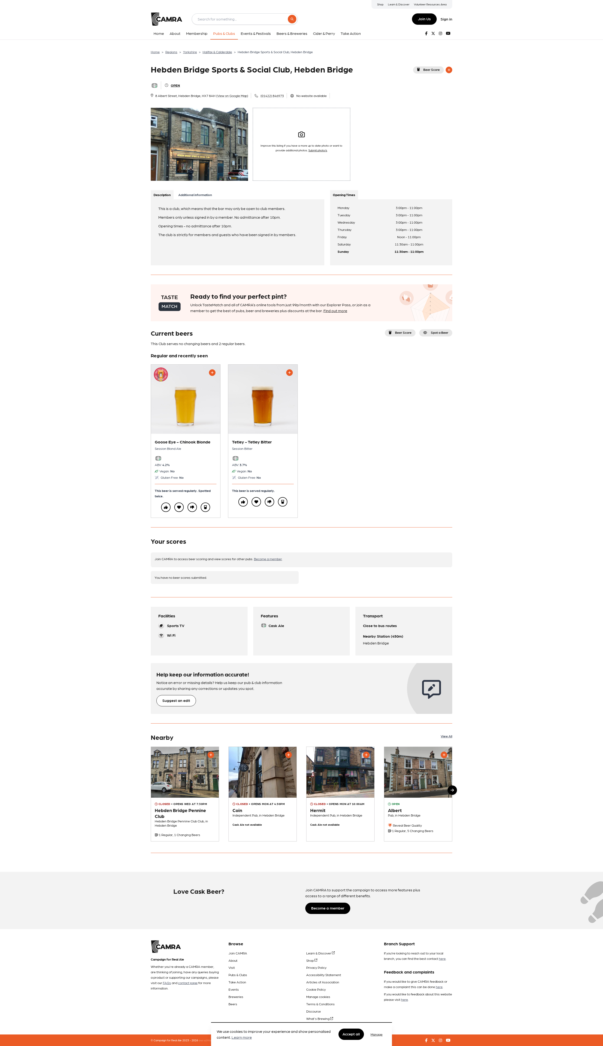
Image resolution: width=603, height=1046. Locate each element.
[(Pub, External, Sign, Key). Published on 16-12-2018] (418, 794)
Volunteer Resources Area (430, 4)
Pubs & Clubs (237, 975)
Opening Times (344, 195)
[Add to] (449, 70)
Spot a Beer (439, 332)
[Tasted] (205, 507)
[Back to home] (166, 19)
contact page (188, 983)
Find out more (335, 310)
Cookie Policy (316, 989)
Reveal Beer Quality (407, 825)
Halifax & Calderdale (217, 52)
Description (162, 195)
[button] (452, 790)
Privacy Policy (316, 967)
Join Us (424, 18)
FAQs (167, 983)
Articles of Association (322, 982)
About (232, 960)
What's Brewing (318, 1018)
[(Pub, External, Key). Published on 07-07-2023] (340, 794)
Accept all (351, 1034)
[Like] (166, 507)
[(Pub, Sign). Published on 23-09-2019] (185, 794)
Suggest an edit (176, 700)
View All (446, 736)
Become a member (268, 559)
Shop (380, 4)
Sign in (446, 19)
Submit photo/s (317, 150)
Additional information (195, 195)
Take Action (237, 982)
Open (175, 85)
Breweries (235, 996)
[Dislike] (192, 507)
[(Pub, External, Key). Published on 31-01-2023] (263, 794)
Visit (231, 967)
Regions (171, 52)
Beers (232, 1004)
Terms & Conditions (320, 1004)
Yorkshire (190, 52)
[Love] (179, 507)
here (442, 958)
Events (233, 989)
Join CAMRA (237, 953)
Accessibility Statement (323, 975)
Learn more (242, 1037)
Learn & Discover (398, 4)
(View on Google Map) (232, 95)
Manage (377, 1034)
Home (155, 52)
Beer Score (431, 69)
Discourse (313, 1011)
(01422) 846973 (272, 95)
